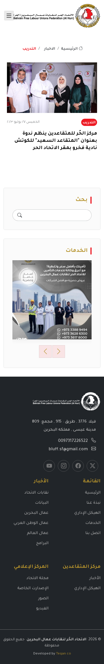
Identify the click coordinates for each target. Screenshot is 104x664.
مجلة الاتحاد (37, 578)
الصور (43, 598)
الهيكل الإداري (87, 513)
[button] (45, 351)
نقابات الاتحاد (36, 493)
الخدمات (93, 523)
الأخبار (95, 578)
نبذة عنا (93, 503)
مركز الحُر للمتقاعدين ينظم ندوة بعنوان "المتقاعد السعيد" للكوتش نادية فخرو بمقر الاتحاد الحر (55, 141)
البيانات (42, 503)
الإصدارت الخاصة (33, 588)
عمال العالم (38, 533)
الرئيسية (70, 49)
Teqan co (63, 654)
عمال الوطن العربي (31, 523)
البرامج (42, 543)
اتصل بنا (93, 533)
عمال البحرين (36, 513)
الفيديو (42, 609)
